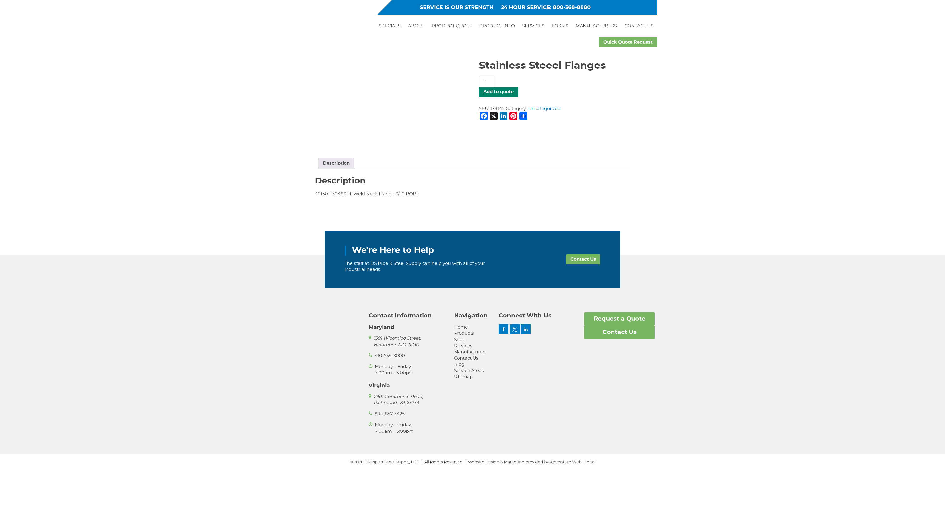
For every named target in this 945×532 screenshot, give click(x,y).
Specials (390, 26)
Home (461, 327)
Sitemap (463, 377)
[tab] (336, 163)
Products (464, 333)
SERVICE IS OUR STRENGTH (457, 7)
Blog (459, 364)
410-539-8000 (390, 356)
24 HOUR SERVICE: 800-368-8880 (546, 7)
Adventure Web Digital (572, 462)
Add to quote (498, 92)
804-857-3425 (390, 414)
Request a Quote (619, 319)
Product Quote (452, 26)
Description (336, 163)
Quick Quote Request (628, 42)
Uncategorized (544, 109)
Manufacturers (596, 26)
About (416, 26)
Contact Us (638, 26)
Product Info (497, 26)
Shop (459, 340)
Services (533, 26)
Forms (560, 26)
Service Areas (469, 371)
